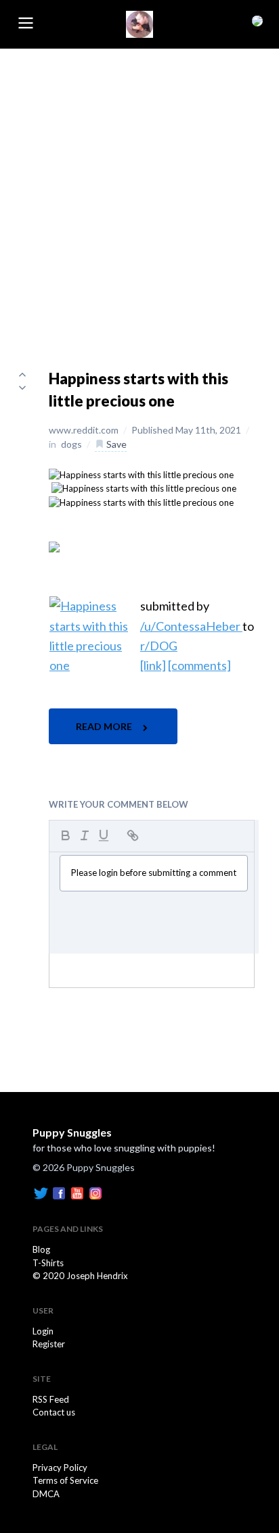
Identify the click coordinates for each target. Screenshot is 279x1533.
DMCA (46, 1493)
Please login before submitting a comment (153, 872)
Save (115, 444)
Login (43, 1331)
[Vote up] (22, 374)
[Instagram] (95, 1192)
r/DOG (158, 645)
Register (49, 1344)
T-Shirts (48, 1262)
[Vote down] (22, 387)
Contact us (54, 1412)
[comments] (199, 665)
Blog (41, 1249)
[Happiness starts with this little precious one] (141, 474)
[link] (153, 665)
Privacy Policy (60, 1467)
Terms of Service (65, 1480)
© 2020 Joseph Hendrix (80, 1275)
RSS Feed (51, 1399)
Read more (105, 726)
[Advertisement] (139, 194)
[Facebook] (59, 1192)
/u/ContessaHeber (191, 626)
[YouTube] (77, 1192)
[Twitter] (41, 1192)
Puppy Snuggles (72, 1132)
